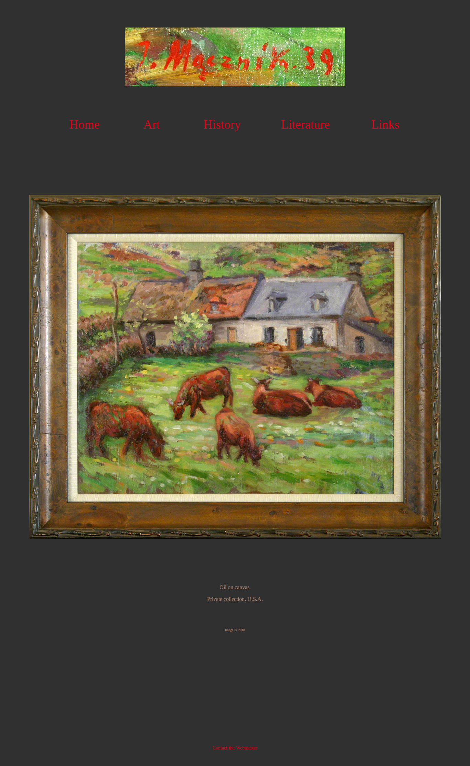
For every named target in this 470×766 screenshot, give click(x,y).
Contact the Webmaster (235, 748)
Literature (305, 124)
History (222, 124)
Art (151, 124)
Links (385, 124)
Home (85, 124)
